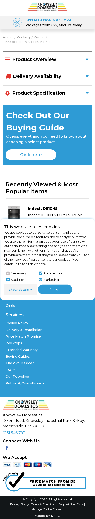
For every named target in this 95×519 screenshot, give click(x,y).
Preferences (52, 273)
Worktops (14, 343)
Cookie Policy (17, 323)
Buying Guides (18, 356)
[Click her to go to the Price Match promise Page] (44, 480)
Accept (55, 289)
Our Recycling (17, 376)
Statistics (17, 279)
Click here (31, 154)
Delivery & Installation (24, 330)
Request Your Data (71, 504)
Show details (19, 289)
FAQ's (10, 370)
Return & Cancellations (25, 383)
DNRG (55, 515)
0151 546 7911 (14, 433)
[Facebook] (7, 448)
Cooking (23, 37)
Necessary (19, 273)
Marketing (51, 279)
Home (7, 37)
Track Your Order (20, 363)
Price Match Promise (23, 336)
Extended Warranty (22, 350)
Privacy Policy (20, 504)
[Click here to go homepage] (47, 6)
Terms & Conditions (44, 504)
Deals (10, 305)
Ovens (39, 37)
